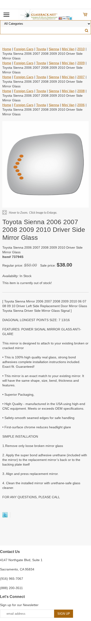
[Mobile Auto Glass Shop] (45, 14)
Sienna (54, 49)
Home (6, 49)
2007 (81, 77)
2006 (81, 105)
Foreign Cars (23, 49)
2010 (81, 49)
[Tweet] (5, 516)
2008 (81, 91)
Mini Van (68, 49)
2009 (81, 63)
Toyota (41, 49)
